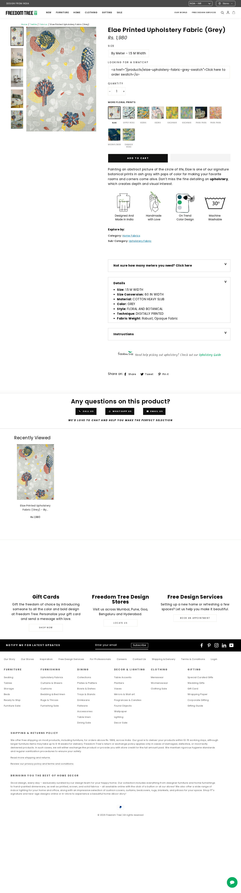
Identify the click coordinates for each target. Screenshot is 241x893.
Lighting (118, 717)
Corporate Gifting (198, 700)
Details (119, 283)
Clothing (91, 12)
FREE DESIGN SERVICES (204, 12)
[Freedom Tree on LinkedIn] (224, 645)
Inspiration (46, 659)
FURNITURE (62, 12)
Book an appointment (195, 618)
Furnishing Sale (50, 705)
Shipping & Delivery (163, 659)
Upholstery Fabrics (52, 677)
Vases (118, 688)
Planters (119, 683)
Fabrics (43, 24)
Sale (119, 12)
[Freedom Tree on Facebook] (202, 645)
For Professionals (100, 659)
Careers (122, 659)
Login (214, 659)
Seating (8, 677)
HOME (76, 12)
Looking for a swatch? (128, 62)
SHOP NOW (46, 627)
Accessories (84, 711)
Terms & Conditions (193, 659)
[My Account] (228, 12)
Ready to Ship (12, 700)
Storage (9, 688)
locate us (120, 623)
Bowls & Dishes (86, 688)
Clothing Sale (159, 688)
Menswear (157, 677)
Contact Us (139, 659)
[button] (200, 158)
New (48, 12)
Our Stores (27, 659)
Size (111, 46)
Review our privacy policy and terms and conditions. (42, 763)
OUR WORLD (180, 12)
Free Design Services (71, 659)
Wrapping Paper (198, 694)
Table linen (84, 717)
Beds (7, 694)
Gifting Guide (195, 705)
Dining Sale (84, 722)
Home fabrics (131, 235)
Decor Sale (121, 722)
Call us (88, 411)
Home (24, 24)
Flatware (82, 705)
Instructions (123, 334)
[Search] (222, 12)
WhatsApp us (122, 411)
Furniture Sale (12, 705)
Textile (33, 24)
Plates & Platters (87, 683)
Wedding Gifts (196, 683)
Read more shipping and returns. (31, 757)
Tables (8, 683)
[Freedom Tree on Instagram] (216, 645)
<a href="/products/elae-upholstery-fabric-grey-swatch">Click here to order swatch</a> (168, 72)
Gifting (107, 12)
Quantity (115, 83)
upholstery (219, 179)
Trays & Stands (86, 694)
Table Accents (123, 677)
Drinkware (83, 700)
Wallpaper (120, 711)
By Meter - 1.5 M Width (128, 53)
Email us (156, 411)
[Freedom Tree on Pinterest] (209, 645)
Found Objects (123, 705)
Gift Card (193, 688)
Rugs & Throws (49, 700)
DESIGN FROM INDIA (17, 3)
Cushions (46, 688)
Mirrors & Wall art (124, 694)
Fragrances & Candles (127, 700)
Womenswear (159, 683)
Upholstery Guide (210, 355)
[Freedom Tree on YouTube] (231, 645)
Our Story (9, 659)
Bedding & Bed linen (53, 694)
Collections (84, 677)
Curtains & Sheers (51, 683)
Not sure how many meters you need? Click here (152, 265)
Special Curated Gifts (200, 677)
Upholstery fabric (140, 241)
